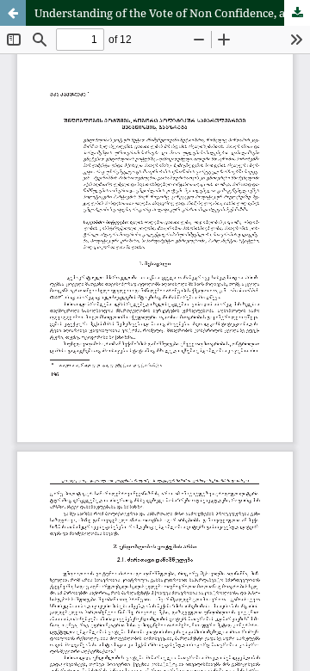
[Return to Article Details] (13, 13)
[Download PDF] (297, 13)
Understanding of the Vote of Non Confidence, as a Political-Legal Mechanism (172, 13)
